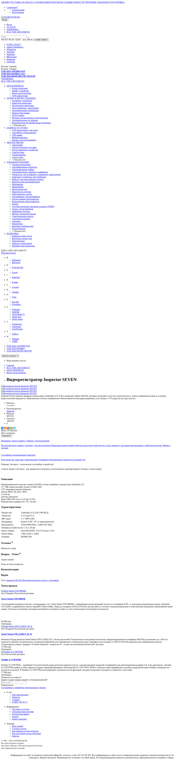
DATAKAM (17, 267)
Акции (15, 716)
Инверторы (17, 224)
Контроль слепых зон (22, 238)
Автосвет (16, 221)
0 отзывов (10, 405)
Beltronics (16, 260)
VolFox (15, 334)
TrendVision (17, 329)
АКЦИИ (5, 2)
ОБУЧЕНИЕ (90, 2)
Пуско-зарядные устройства (25, 150)
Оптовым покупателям (22, 711)
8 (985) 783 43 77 (20, 702)
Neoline (15, 292)
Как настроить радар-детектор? (26, 733)
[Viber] (8, 428)
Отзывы (16, 699)
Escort (15, 272)
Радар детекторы (20, 88)
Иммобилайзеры (19, 137)
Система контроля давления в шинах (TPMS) (33, 206)
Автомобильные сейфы (23, 169)
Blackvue (16, 262)
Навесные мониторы (21, 103)
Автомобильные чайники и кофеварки (30, 172)
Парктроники (18, 241)
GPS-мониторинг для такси (25, 130)
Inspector (16, 277)
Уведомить (6, 436)
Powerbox (16, 304)
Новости (16, 697)
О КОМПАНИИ (42, 2)
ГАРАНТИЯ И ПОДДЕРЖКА (111, 2)
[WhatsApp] (11, 428)
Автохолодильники (21, 219)
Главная (10, 365)
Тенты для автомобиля (22, 209)
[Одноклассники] (5, 428)
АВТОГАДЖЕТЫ (15, 142)
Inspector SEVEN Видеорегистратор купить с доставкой (33, 580)
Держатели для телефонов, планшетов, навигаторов (36, 174)
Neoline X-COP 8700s (11, 660)
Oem (14, 297)
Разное (15, 204)
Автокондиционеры (21, 164)
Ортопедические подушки (24, 147)
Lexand (15, 287)
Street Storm (17, 319)
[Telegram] (14, 428)
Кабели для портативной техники (28, 179)
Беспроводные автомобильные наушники (31, 123)
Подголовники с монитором (25, 108)
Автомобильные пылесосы (24, 167)
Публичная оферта (20, 714)
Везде (9, 24)
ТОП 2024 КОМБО (16, 348)
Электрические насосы (22, 216)
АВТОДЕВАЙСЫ (15, 86)
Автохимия (17, 145)
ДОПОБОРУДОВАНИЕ (18, 162)
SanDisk (15, 312)
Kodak (15, 282)
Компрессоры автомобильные (26, 182)
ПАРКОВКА (13, 233)
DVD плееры (18, 115)
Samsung (16, 309)
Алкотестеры (18, 152)
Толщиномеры (19, 155)
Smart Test (16, 317)
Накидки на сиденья (21, 192)
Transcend (16, 326)
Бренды (15, 736)
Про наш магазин (20, 695)
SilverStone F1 (18, 314)
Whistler (15, 339)
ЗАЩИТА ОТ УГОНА (17, 128)
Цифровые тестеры (21, 211)
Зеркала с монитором (22, 243)
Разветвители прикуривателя (25, 201)
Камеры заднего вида (22, 236)
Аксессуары (17, 157)
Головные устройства (22, 100)
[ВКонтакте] (2, 428)
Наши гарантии (19, 719)
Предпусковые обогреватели (25, 199)
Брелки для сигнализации (24, 140)
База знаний (17, 726)
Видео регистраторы (21, 93)
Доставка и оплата (20, 709)
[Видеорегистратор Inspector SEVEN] (19, 386)
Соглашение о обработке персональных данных (23, 687)
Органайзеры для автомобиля (26, 196)
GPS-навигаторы (20, 96)
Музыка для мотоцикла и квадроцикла (30, 118)
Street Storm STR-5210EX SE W (16, 634)
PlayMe (15, 302)
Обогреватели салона (22, 194)
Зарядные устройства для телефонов (29, 177)
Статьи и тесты (19, 728)
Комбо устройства (20, 91)
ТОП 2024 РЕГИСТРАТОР (19, 351)
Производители (8, 253)
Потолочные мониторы (23, 105)
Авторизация (18, 10)
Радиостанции (18, 228)
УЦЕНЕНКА (13, 29)
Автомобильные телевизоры (25, 110)
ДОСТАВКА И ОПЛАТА (22, 2)
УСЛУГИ (11, 27)
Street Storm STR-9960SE (13, 599)
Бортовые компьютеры (22, 226)
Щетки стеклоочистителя (24, 214)
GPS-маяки (17, 135)
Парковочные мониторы (23, 246)
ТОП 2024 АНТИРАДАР (18, 346)
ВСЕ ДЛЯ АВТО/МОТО (18, 32)
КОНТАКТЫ (56, 2)
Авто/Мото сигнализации (24, 132)
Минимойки (18, 187)
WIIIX (15, 341)
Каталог (9, 69)
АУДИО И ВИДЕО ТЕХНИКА (21, 98)
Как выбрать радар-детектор (25, 731)
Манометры (17, 184)
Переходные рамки (21, 113)
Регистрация (18, 12)
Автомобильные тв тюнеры (25, 120)
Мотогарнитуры (19, 189)
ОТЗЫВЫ (68, 2)
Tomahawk (17, 324)
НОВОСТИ (78, 2)
